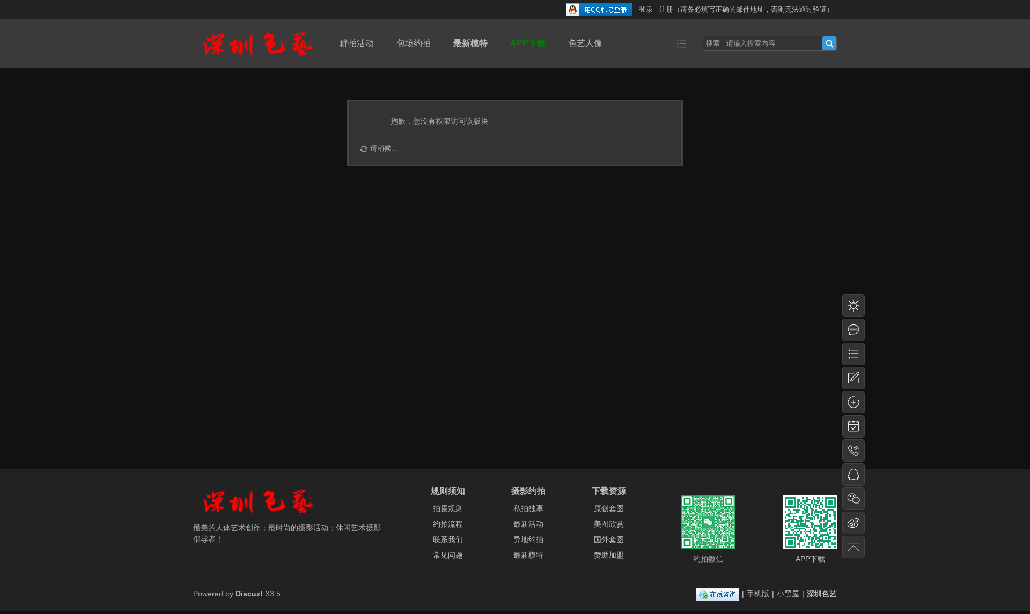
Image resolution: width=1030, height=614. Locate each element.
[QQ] (717, 593)
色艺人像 (585, 43)
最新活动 (528, 524)
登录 (646, 9)
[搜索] (829, 43)
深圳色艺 (822, 593)
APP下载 (528, 43)
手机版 (758, 593)
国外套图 (609, 539)
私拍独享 (528, 508)
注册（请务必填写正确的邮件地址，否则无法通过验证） (746, 9)
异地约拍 (528, 539)
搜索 (713, 43)
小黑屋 (788, 593)
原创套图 (609, 508)
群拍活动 (357, 43)
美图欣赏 (609, 524)
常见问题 (448, 555)
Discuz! (249, 593)
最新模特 (470, 43)
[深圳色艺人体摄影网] (258, 60)
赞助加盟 (609, 555)
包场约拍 (413, 43)
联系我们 (448, 539)
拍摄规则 (448, 508)
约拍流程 (448, 524)
